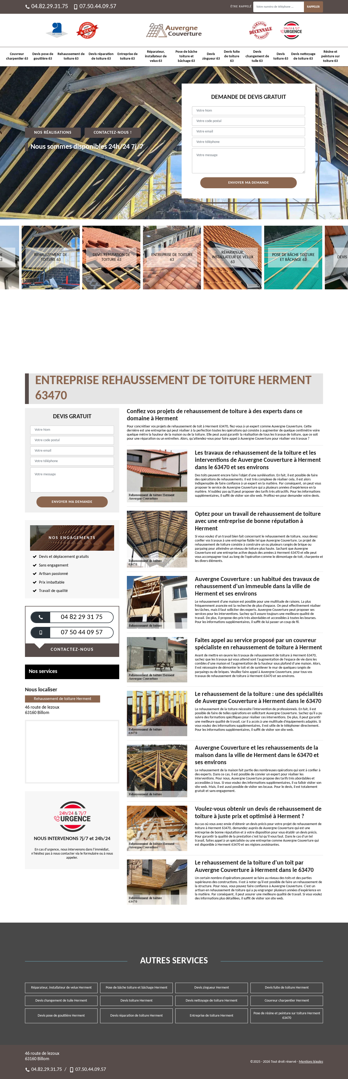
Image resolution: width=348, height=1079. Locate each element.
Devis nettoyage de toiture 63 (303, 56)
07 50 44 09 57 (82, 632)
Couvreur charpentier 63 (17, 56)
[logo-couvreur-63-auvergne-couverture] (174, 30)
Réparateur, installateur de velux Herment (61, 988)
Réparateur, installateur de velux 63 (156, 56)
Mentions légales (311, 1062)
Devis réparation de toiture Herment (136, 1016)
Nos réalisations (53, 133)
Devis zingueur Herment (211, 988)
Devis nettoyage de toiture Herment (211, 1001)
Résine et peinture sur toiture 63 (330, 56)
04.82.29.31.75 (49, 7)
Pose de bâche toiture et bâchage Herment (136, 988)
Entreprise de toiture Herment (211, 1016)
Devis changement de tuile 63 (257, 56)
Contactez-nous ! (113, 133)
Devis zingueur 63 (211, 56)
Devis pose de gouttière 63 (42, 56)
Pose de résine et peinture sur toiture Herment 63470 (286, 1015)
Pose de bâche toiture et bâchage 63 (186, 56)
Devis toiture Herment (137, 1001)
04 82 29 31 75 (82, 617)
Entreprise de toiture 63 (127, 56)
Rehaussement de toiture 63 (71, 56)
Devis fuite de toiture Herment (287, 988)
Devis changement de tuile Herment (61, 1001)
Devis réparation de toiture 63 (101, 56)
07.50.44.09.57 (97, 7)
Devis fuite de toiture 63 (232, 56)
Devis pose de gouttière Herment (61, 1016)
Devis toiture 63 (280, 56)
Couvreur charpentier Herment (287, 1001)
